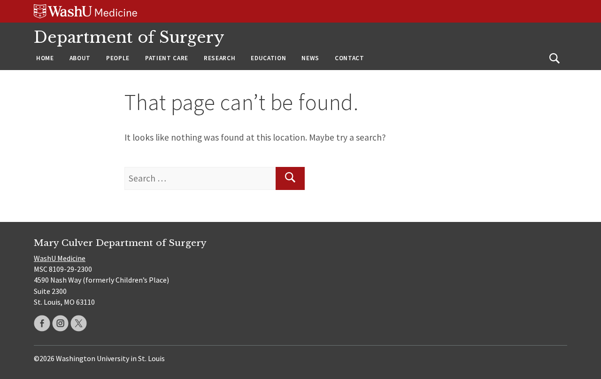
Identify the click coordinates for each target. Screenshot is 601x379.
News (310, 58)
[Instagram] (60, 323)
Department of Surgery (129, 37)
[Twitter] (78, 323)
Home (45, 58)
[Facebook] (42, 323)
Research (219, 58)
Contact (349, 58)
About (80, 58)
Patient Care (166, 58)
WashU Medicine (59, 258)
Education (268, 58)
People (118, 58)
